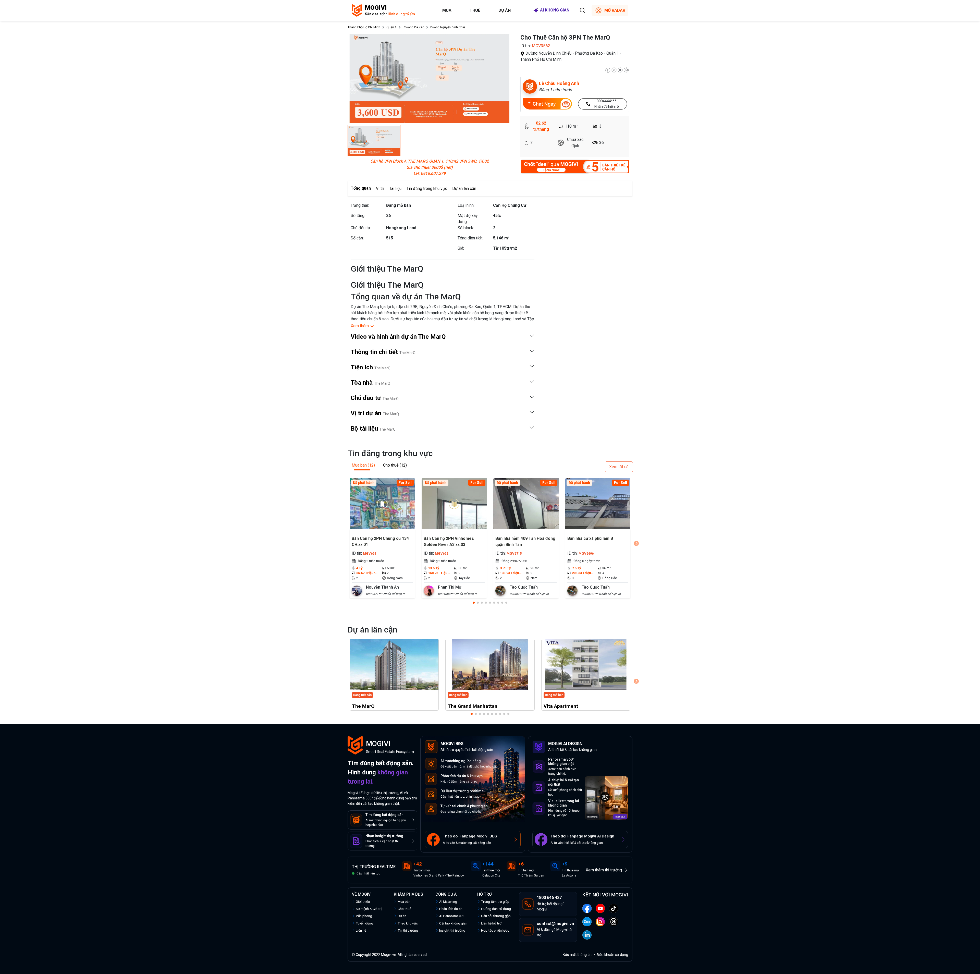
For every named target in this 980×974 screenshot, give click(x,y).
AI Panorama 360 (452, 916)
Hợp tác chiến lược (495, 930)
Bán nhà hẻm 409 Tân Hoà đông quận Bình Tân (525, 541)
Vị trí (380, 188)
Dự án (504, 10)
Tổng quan (361, 188)
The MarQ (363, 706)
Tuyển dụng (364, 923)
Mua (446, 10)
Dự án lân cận (464, 188)
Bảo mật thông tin (577, 955)
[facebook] (608, 69)
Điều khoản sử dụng (612, 955)
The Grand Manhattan (472, 706)
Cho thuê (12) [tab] (395, 465)
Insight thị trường (452, 930)
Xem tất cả (619, 466)
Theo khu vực (408, 923)
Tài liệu (395, 188)
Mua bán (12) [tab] (363, 465)
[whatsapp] (626, 69)
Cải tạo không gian (453, 923)
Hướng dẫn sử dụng (496, 909)
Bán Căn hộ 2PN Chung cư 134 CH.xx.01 (380, 541)
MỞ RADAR (614, 10)
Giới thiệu (363, 901)
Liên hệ (361, 930)
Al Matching (448, 901)
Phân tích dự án (450, 909)
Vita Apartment (561, 706)
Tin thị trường (408, 930)
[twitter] (620, 69)
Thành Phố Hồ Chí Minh (364, 27)
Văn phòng (364, 916)
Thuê (475, 10)
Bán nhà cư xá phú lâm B (590, 538)
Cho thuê (404, 909)
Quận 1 (391, 27)
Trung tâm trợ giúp (495, 901)
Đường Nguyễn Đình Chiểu (448, 27)
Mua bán (404, 901)
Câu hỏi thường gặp (496, 916)
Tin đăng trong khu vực (427, 188)
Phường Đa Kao (413, 27)
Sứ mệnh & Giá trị (369, 909)
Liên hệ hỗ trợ (491, 923)
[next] (636, 543)
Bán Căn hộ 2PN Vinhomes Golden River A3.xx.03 (449, 541)
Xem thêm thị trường (604, 870)
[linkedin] (614, 69)
